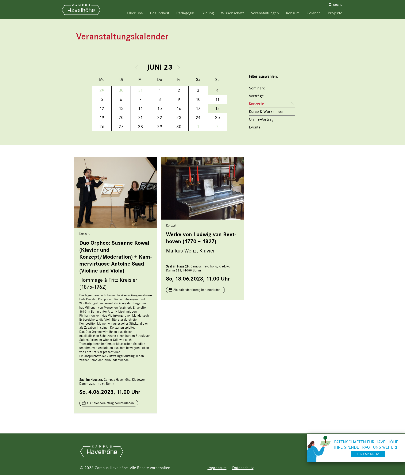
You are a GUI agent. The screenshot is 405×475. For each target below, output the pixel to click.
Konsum (293, 13)
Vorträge (256, 95)
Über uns (135, 13)
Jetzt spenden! (368, 454)
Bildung (207, 13)
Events (254, 127)
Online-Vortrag (261, 119)
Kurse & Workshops (266, 111)
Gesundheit (159, 13)
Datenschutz (243, 467)
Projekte (335, 13)
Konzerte (256, 103)
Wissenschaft (232, 13)
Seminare (257, 88)
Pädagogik (185, 13)
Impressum (217, 467)
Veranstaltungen (265, 13)
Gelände (314, 13)
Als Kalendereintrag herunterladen (110, 403)
